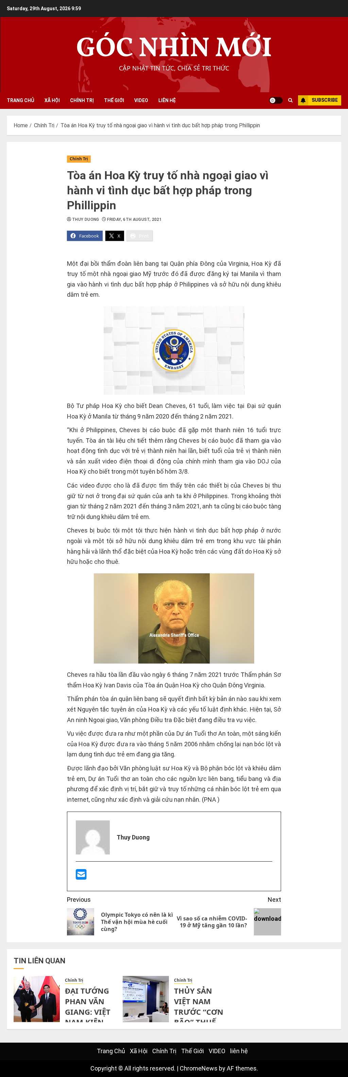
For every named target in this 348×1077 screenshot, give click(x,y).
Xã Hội (52, 100)
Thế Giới (114, 100)
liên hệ (167, 100)
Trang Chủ (20, 100)
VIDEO (141, 100)
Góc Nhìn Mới (174, 49)
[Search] (290, 100)
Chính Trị (82, 100)
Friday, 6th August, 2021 (134, 219)
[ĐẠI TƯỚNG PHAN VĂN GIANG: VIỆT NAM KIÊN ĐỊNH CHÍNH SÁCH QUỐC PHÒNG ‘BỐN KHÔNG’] (37, 999)
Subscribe (325, 100)
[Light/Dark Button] (276, 100)
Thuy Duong (85, 219)
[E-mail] (81, 876)
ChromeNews (199, 1068)
